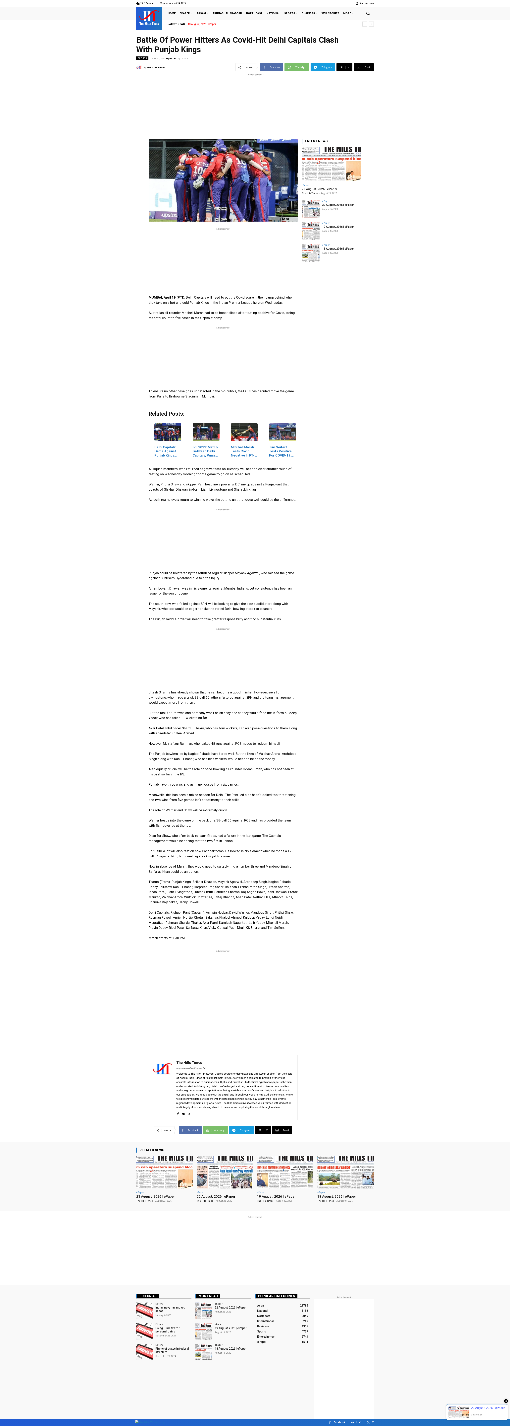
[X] (189, 1112)
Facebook (339, 1422)
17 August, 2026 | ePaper (202, 24)
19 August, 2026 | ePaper (338, 226)
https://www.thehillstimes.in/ (191, 1068)
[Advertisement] (255, 105)
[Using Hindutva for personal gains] (144, 1331)
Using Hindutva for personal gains (167, 1329)
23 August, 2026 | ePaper (319, 189)
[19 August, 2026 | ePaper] (311, 231)
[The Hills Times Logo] (150, 1422)
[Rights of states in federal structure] (144, 1352)
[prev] (364, 24)
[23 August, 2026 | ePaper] (331, 164)
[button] (368, 13)
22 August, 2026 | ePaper (338, 204)
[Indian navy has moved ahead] (144, 1311)
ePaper (305, 185)
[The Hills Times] (149, 18)
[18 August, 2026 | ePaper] (311, 253)
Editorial (148, 1296)
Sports (142, 58)
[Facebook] (177, 1112)
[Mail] (183, 1112)
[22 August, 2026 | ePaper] (311, 209)
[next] (371, 24)
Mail (358, 1422)
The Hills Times (156, 67)
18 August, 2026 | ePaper (338, 248)
